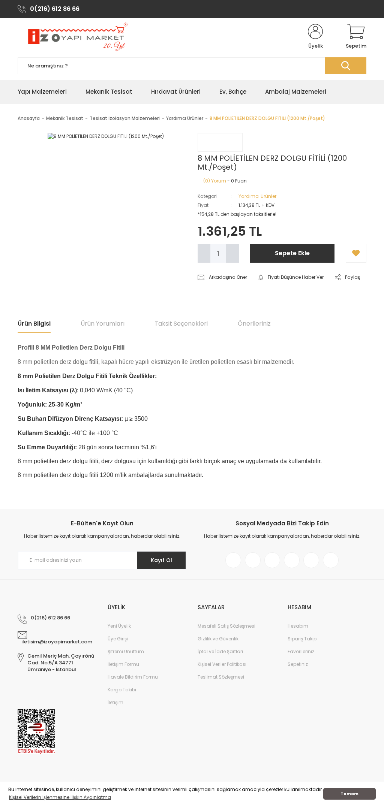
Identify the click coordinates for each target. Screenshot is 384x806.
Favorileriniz (301, 651)
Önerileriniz (254, 323)
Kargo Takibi (122, 689)
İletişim (115, 702)
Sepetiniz (298, 664)
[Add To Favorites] (356, 253)
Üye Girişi (118, 639)
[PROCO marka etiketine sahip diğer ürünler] (220, 142)
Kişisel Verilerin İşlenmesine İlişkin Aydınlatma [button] (60, 797)
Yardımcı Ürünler (257, 196)
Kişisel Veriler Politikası (222, 664)
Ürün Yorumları (102, 323)
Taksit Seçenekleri (181, 323)
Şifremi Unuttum (126, 651)
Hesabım (298, 626)
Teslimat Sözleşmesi (221, 677)
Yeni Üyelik (119, 626)
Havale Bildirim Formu (133, 677)
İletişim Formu (123, 664)
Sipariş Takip (302, 639)
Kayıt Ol (161, 560)
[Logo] (77, 37)
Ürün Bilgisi (34, 323)
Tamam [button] (349, 794)
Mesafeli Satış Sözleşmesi (226, 626)
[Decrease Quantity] (204, 253)
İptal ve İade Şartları (220, 651)
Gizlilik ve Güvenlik (218, 639)
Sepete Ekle (292, 253)
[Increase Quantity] (232, 253)
